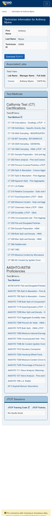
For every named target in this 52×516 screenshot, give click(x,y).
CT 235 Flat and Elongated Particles (24, 223)
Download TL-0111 (14, 56)
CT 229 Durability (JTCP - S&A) (22, 212)
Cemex (11, 81)
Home (4, 11)
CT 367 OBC (14, 249)
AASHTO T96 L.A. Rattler (19, 380)
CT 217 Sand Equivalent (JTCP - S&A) (25, 196)
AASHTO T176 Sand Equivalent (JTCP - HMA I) (29, 306)
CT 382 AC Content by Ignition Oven (24, 260)
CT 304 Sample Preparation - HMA (23, 228)
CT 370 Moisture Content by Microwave (26, 254)
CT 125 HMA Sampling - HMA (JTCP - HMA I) (29, 149)
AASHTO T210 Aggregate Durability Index (27, 317)
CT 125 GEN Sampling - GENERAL (24, 143)
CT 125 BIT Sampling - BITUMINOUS (25, 138)
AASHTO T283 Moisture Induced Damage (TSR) (30, 333)
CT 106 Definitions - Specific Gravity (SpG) (27, 127)
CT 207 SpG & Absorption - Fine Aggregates (28, 175)
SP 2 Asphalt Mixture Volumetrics (23, 386)
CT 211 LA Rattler (16, 186)
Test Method (14, 117)
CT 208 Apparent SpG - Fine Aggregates (26, 180)
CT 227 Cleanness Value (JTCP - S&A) (25, 207)
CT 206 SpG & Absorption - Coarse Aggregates (29, 170)
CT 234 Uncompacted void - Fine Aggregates (28, 217)
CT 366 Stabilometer (17, 244)
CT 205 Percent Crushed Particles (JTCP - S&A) (30, 164)
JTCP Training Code (17, 407)
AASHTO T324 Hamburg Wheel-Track (25, 354)
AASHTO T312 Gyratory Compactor (24, 349)
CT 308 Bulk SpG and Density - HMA (25, 233)
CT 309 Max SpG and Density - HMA (25, 238)
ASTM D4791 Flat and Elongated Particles (27, 285)
